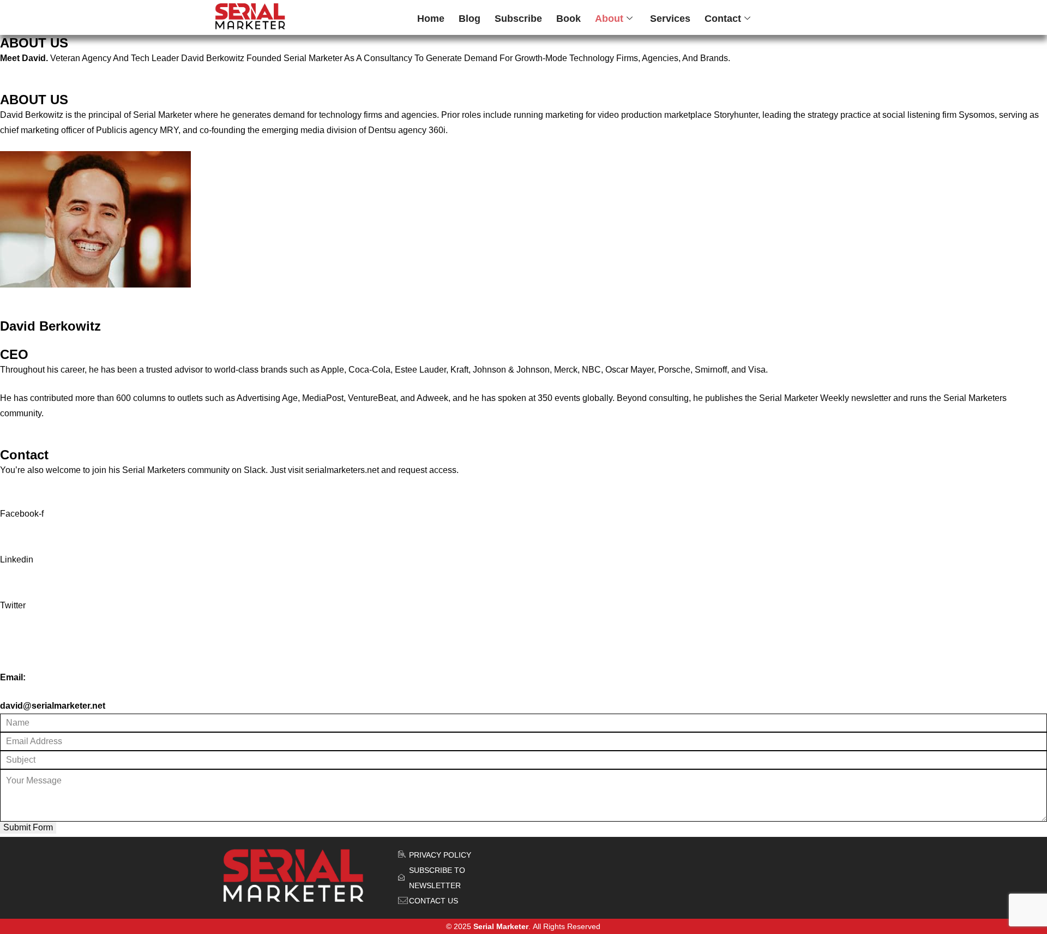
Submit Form (28, 827)
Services (670, 18)
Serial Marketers (153, 470)
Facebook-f (22, 513)
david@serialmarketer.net (52, 705)
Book (568, 18)
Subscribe (518, 18)
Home (430, 18)
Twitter (13, 605)
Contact (723, 18)
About (609, 18)
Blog (469, 18)
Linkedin (16, 559)
